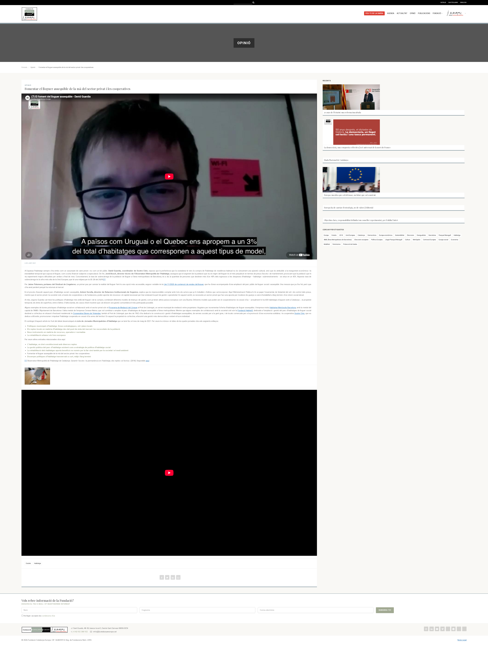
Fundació (437, 13)
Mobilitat (327, 244)
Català (443, 2)
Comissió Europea (429, 240)
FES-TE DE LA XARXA (374, 13)
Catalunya (361, 235)
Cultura (407, 240)
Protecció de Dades (350, 244)
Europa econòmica (385, 235)
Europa (326, 235)
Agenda (390, 13)
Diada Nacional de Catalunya (336, 160)
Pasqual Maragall (445, 235)
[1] (104, 279)
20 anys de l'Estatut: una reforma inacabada (342, 112)
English (463, 2)
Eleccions (410, 235)
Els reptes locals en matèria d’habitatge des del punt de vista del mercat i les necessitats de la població (73, 329)
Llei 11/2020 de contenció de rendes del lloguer (184, 284)
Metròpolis (416, 240)
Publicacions (424, 13)
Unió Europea (350, 235)
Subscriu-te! (385, 610)
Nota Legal (462, 640)
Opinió (412, 13)
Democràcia (372, 235)
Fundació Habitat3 (245, 310)
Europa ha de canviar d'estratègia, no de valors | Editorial (348, 207)
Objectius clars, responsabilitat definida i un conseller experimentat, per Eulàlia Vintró (361, 220)
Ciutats (28, 563)
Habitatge (37, 563)
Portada (24, 67)
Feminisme (336, 244)
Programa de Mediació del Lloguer (123, 307)
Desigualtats (421, 235)
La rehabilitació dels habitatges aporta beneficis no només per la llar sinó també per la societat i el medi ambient (77, 350)
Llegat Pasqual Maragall (393, 240)
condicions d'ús (48, 616)
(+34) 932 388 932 (80, 632)
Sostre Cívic (299, 313)
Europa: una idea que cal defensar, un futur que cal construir (350, 195)
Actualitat (402, 13)
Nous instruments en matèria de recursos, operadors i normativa (56, 332)
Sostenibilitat (399, 235)
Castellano (453, 2)
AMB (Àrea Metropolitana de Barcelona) (338, 240)
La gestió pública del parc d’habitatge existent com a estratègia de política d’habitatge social (69, 347)
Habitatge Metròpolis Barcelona (283, 307)
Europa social (443, 240)
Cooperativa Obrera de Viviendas (87, 313)
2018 (341, 235)
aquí (147, 361)
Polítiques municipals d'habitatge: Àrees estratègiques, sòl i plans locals (59, 326)
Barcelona (432, 235)
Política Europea (377, 240)
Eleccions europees (361, 240)
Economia (454, 240)
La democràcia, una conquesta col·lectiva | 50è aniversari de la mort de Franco (357, 147)
